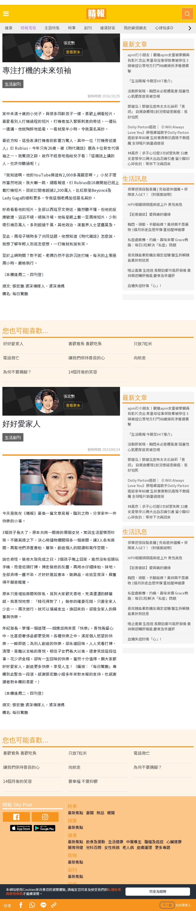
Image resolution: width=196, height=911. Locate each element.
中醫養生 (134, 841)
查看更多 (73, 51)
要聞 (90, 812)
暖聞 (111, 812)
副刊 (88, 28)
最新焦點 (75, 812)
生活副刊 (13, 84)
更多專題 (162, 847)
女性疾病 (112, 847)
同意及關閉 (157, 891)
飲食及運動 (95, 841)
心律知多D (164, 28)
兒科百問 (93, 847)
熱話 (100, 812)
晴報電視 (28, 28)
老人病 (128, 847)
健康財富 (107, 28)
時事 (72, 28)
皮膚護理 (144, 847)
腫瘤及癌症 (153, 841)
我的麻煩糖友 (135, 28)
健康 (8, 28)
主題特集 (52, 28)
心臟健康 (174, 841)
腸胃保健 (75, 847)
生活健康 (115, 841)
